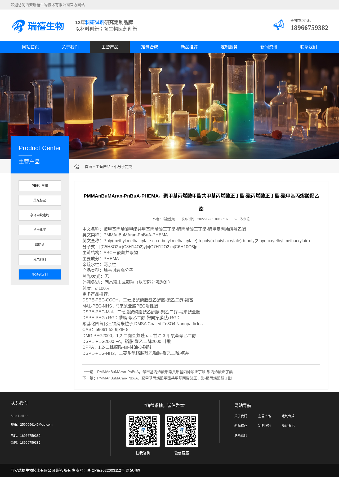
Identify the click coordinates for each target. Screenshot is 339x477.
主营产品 (109, 47)
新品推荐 (189, 47)
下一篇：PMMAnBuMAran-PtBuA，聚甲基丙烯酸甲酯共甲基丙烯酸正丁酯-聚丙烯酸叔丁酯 (157, 378)
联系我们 (308, 47)
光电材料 (39, 260)
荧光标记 (39, 200)
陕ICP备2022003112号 (106, 470)
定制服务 (229, 47)
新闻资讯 (268, 47)
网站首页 (30, 47)
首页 (88, 166)
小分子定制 (123, 166)
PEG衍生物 (40, 185)
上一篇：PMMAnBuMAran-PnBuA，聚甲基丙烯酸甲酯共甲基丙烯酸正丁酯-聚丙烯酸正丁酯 (157, 372)
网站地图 (133, 470)
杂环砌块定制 (39, 215)
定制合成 (149, 47)
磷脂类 (39, 245)
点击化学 (39, 230)
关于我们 (70, 47)
